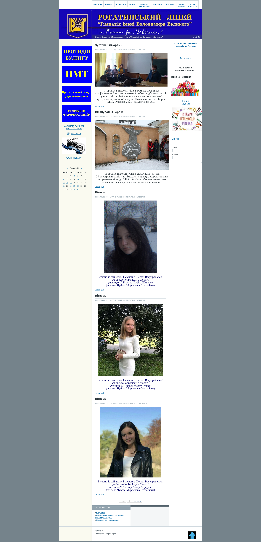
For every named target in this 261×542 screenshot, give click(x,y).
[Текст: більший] (199, 37)
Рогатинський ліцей (75, 3)
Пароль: (175, 154)
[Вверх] (193, 539)
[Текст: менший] (193, 37)
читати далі (99, 106)
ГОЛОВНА (99, 531)
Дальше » (137, 501)
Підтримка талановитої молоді (107, 520)
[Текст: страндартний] (196, 37)
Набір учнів (100, 513)
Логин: (174, 148)
